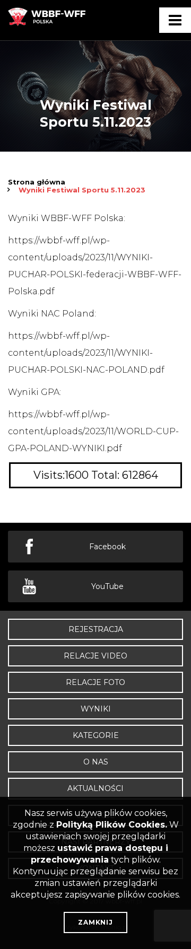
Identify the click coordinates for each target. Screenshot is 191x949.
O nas (95, 762)
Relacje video (95, 656)
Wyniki (96, 709)
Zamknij (95, 922)
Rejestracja (95, 629)
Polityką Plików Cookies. (111, 825)
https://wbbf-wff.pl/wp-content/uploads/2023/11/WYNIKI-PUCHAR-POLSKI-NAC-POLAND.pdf (86, 353)
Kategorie (96, 735)
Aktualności (95, 788)
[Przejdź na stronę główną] (48, 24)
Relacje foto (95, 682)
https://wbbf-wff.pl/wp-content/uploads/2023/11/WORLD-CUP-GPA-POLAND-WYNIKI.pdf (93, 431)
